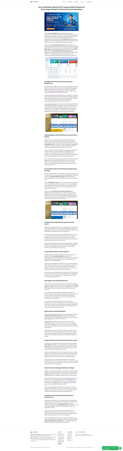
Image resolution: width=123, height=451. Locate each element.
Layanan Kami (69, 435)
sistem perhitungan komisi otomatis (56, 90)
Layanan (76, 1)
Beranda (64, 1)
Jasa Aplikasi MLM (61, 434)
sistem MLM (67, 150)
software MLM (75, 144)
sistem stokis (66, 382)
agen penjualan (53, 386)
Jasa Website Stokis (61, 441)
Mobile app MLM (47, 321)
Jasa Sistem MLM (61, 435)
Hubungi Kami (89, 1)
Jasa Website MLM (61, 438)
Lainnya (82, 1)
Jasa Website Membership (60, 443)
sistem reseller (68, 378)
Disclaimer (69, 438)
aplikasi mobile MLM (48, 318)
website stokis (56, 382)
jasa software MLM (65, 228)
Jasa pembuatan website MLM (50, 103)
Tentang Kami (70, 1)
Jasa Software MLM (61, 437)
